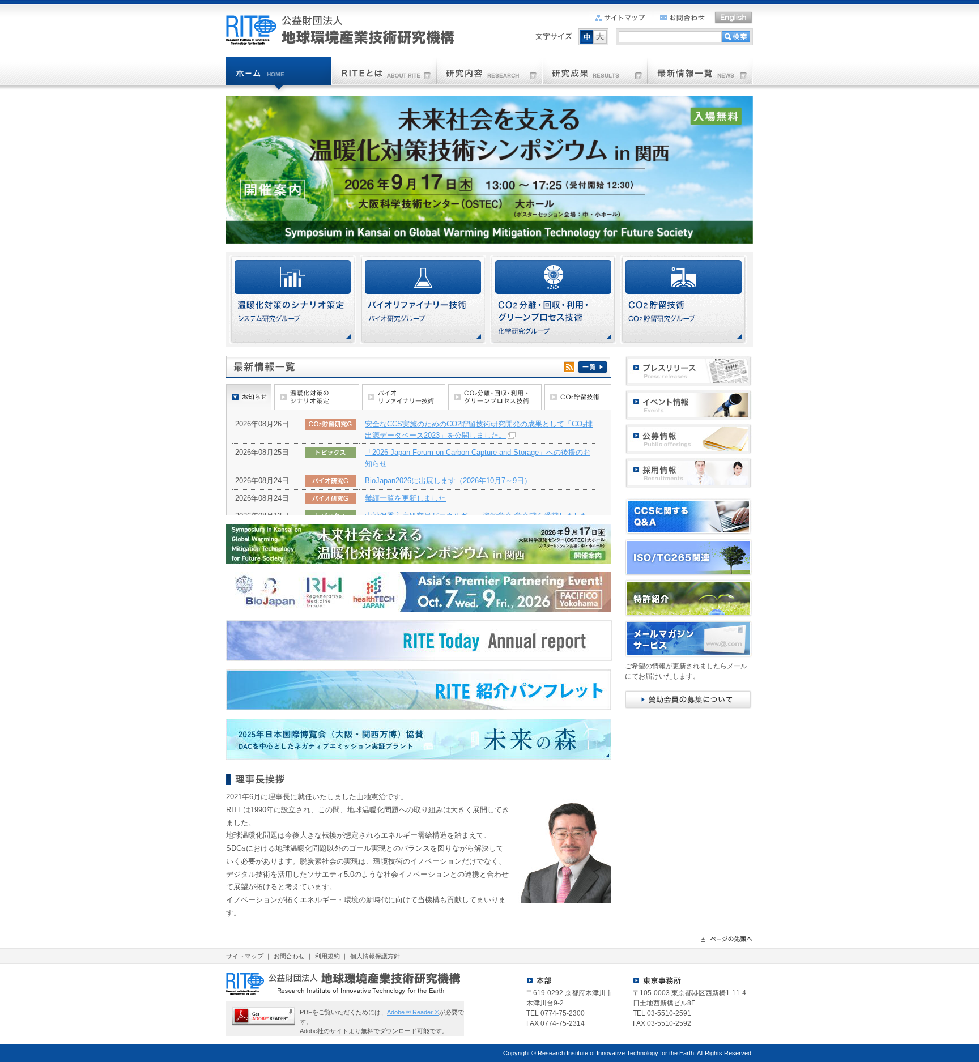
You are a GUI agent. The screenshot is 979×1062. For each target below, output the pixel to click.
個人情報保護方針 (375, 956)
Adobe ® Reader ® (413, 1012)
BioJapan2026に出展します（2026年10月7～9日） (448, 480)
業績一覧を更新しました (405, 498)
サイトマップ (244, 956)
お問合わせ (289, 956)
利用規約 (327, 956)
